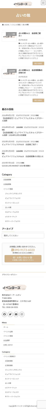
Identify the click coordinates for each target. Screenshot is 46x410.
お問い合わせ (8, 345)
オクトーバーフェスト (12, 221)
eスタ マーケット (11, 217)
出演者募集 (7, 184)
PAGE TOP (42, 395)
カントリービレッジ (12, 203)
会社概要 (6, 340)
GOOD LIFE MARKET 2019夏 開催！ (16, 165)
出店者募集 (19, 127)
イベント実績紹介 (9, 356)
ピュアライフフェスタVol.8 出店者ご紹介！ (20, 144)
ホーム (5, 327)
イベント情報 (34, 115)
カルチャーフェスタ (12, 212)
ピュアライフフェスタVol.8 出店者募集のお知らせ (22, 156)
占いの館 (8, 207)
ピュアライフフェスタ (22, 115)
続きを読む (38, 63)
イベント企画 (8, 332)
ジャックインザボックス (13, 193)
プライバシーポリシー (9, 275)
